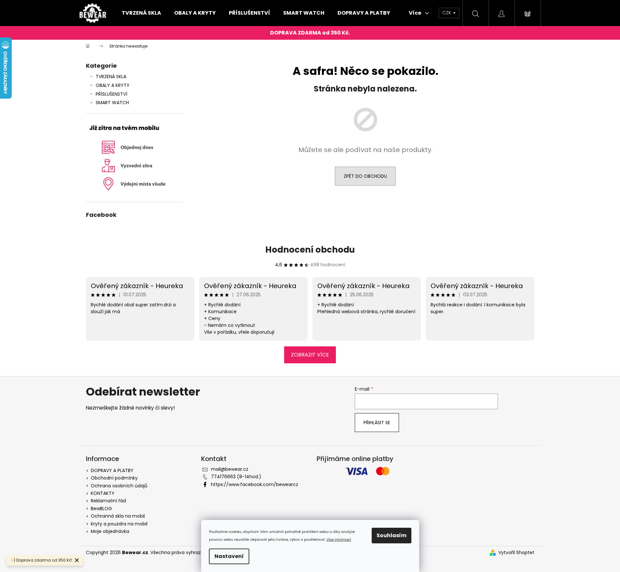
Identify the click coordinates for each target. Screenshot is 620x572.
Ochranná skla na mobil (118, 516)
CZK (447, 12)
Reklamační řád (108, 500)
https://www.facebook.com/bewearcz (254, 484)
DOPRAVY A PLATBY (112, 470)
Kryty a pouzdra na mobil (119, 524)
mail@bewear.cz (229, 469)
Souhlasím (391, 535)
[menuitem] (141, 13)
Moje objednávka (110, 531)
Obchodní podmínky (114, 478)
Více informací (338, 539)
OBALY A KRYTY (113, 85)
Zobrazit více (310, 354)
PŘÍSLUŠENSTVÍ (111, 94)
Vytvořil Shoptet (516, 553)
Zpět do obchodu (365, 176)
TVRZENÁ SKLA (111, 76)
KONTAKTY (103, 493)
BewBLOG (101, 508)
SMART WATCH (112, 102)
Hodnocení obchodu (310, 250)
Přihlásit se (377, 422)
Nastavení (229, 556)
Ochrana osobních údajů (119, 485)
